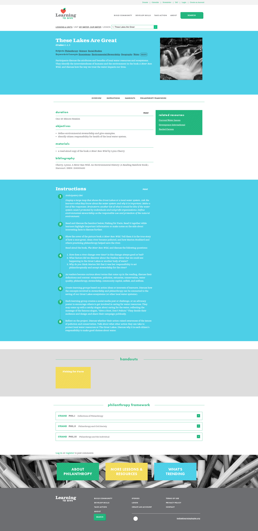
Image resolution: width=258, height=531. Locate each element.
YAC (176, 2)
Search (192, 15)
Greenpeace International (172, 124)
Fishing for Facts (73, 371)
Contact (170, 507)
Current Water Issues (169, 120)
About (173, 15)
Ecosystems (85, 54)
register (70, 453)
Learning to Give (66, 13)
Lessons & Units (64, 27)
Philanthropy (71, 51)
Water (136, 54)
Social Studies (95, 51)
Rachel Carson (166, 129)
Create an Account (197, 2)
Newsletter (167, 2)
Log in (59, 453)
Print (145, 113)
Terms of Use (172, 498)
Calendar (155, 2)
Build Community (123, 15)
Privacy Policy (173, 503)
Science (83, 51)
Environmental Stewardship (106, 54)
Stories (135, 498)
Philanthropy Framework (153, 98)
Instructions (113, 98)
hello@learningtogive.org (188, 518)
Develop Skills (143, 15)
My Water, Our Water (90, 27)
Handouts (130, 98)
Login (184, 2)
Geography (126, 54)
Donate (145, 2)
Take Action (160, 15)
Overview (96, 98)
